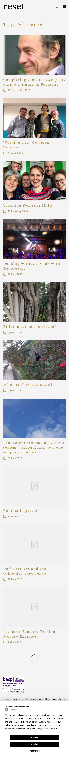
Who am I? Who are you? (28, 384)
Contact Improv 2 (20, 510)
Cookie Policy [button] (46, 725)
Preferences (34, 751)
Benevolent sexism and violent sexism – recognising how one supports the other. (34, 447)
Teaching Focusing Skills (28, 205)
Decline (34, 744)
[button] (57, 6)
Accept (34, 738)
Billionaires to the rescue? (29, 326)
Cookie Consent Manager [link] (16, 707)
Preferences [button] (55, 729)
